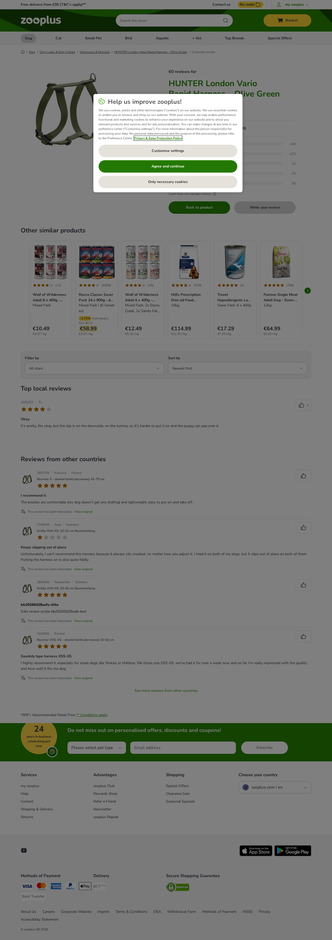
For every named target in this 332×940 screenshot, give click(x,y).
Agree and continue (167, 166)
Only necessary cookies (168, 181)
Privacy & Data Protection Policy (158, 138)
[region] (168, 143)
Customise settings (168, 150)
